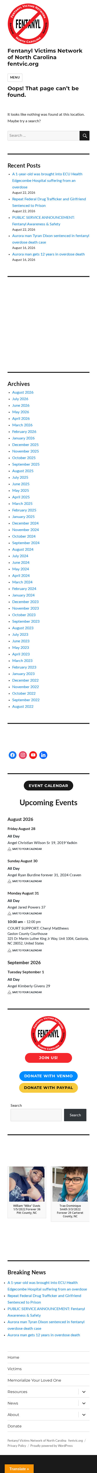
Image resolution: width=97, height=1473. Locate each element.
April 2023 (21, 654)
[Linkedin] (43, 755)
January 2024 (23, 595)
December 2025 (25, 445)
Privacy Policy (17, 1446)
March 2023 (22, 661)
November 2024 (25, 530)
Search (16, 1105)
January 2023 (23, 674)
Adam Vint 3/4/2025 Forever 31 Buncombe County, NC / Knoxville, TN (70, 1211)
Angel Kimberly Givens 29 (29, 986)
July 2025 (20, 477)
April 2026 (21, 418)
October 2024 (24, 536)
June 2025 (20, 484)
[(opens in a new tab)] (37, 289)
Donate (15, 1426)
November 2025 (25, 451)
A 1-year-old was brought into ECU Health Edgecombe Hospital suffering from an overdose (47, 180)
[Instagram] (23, 755)
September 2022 (26, 700)
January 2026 (23, 438)
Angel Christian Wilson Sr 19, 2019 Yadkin (42, 843)
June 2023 (20, 641)
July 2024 (20, 556)
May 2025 (20, 490)
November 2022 (25, 687)
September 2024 (26, 543)
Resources (17, 1392)
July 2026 (20, 399)
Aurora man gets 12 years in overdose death (48, 254)
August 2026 (22, 392)
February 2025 (24, 510)
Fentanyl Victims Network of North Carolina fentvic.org (45, 57)
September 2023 (26, 621)
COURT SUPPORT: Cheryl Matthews (38, 928)
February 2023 (24, 667)
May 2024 (20, 569)
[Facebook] (13, 755)
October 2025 (24, 458)
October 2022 (24, 693)
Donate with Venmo (48, 1076)
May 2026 (20, 412)
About (13, 1414)
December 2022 (25, 680)
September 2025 (26, 464)
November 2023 (25, 608)
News (13, 1403)
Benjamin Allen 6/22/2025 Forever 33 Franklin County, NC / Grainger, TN (27, 1211)
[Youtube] (33, 755)
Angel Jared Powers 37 (26, 907)
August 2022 (22, 706)
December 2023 (25, 602)
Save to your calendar (27, 849)
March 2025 (22, 504)
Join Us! (48, 1058)
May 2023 (20, 648)
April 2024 (21, 576)
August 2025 (22, 471)
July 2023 (20, 634)
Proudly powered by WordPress (51, 1446)
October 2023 (24, 615)
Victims (15, 1369)
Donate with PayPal (48, 1087)
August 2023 (22, 628)
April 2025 (21, 497)
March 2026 (22, 425)
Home (13, 1357)
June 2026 (20, 405)
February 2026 (24, 432)
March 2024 (22, 582)
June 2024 (20, 562)
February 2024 (24, 589)
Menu (15, 77)
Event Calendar (48, 785)
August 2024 (22, 549)
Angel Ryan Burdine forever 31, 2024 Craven (44, 875)
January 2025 (23, 517)
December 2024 (25, 523)
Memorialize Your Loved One (34, 1380)
